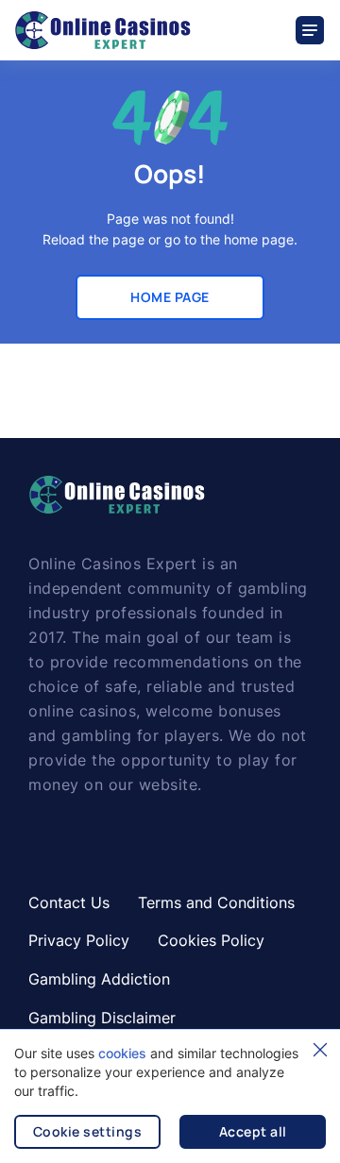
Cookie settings (88, 1131)
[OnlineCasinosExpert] (102, 30)
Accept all (253, 1131)
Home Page (170, 297)
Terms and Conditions (216, 902)
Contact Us (69, 902)
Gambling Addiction (99, 978)
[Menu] (311, 30)
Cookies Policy (211, 940)
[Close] (320, 1049)
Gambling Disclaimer (102, 1017)
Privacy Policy (78, 940)
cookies (122, 1053)
